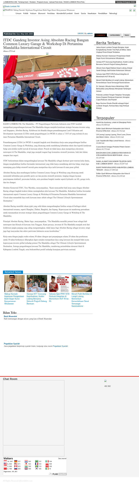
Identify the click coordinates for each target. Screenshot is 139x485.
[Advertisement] (52, 262)
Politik (25, 13)
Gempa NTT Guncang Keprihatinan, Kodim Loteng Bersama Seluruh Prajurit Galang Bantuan (37, 299)
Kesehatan (92, 13)
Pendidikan (102, 13)
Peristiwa (51, 13)
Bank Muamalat (10, 316)
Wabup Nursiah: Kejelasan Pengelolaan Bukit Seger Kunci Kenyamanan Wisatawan (44, 10)
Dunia (83, 13)
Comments (100, 35)
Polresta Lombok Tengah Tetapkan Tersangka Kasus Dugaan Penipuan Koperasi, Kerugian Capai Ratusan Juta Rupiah (113, 97)
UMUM (80, 33)
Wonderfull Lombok (64, 13)
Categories (115, 35)
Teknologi (113, 13)
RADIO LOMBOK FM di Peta (74, 2)
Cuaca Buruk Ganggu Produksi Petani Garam (113, 147)
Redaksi (33, 2)
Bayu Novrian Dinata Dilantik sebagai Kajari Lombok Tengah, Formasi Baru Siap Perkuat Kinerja (112, 105)
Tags (127, 35)
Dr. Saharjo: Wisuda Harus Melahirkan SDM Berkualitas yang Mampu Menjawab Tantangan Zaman (113, 88)
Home (11, 13)
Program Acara (42, 2)
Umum (18, 13)
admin (90, 33)
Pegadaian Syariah (12, 344)
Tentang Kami (23, 2)
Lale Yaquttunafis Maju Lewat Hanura (110, 141)
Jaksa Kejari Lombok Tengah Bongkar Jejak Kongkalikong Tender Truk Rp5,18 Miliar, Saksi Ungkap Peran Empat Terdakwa (113, 49)
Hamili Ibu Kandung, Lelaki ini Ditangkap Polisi (113, 122)
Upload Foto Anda (55, 2)
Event (77, 13)
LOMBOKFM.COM (10, 2)
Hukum (33, 13)
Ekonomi (41, 13)
